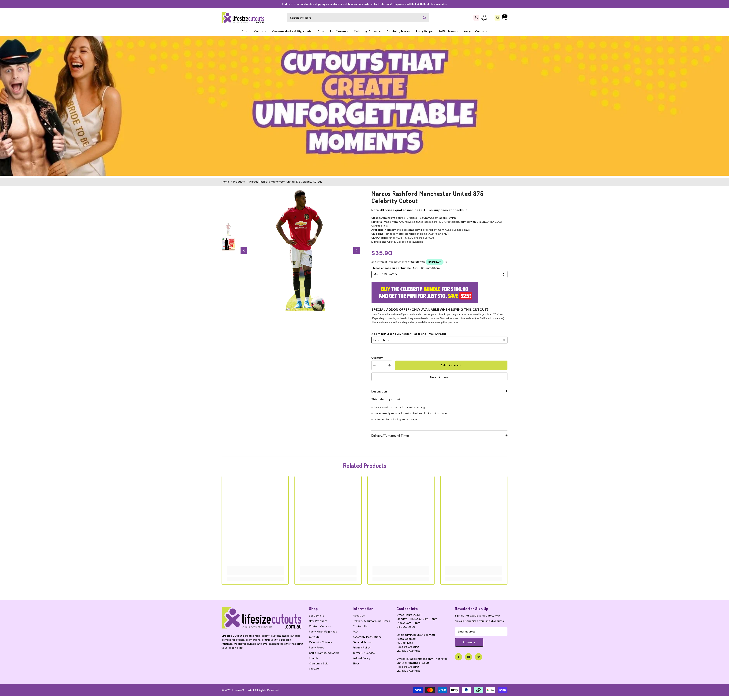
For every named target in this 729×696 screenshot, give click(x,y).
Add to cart (451, 365)
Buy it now (439, 377)
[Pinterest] (478, 656)
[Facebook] (458, 656)
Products (239, 181)
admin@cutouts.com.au (420, 634)
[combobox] (353, 17)
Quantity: (377, 357)
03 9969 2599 (406, 626)
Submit (469, 642)
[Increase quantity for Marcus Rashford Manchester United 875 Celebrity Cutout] (389, 365)
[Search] (358, 17)
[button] (244, 250)
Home (225, 181)
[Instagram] (468, 656)
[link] (364, 106)
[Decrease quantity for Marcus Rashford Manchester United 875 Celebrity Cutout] (374, 365)
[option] (300, 250)
